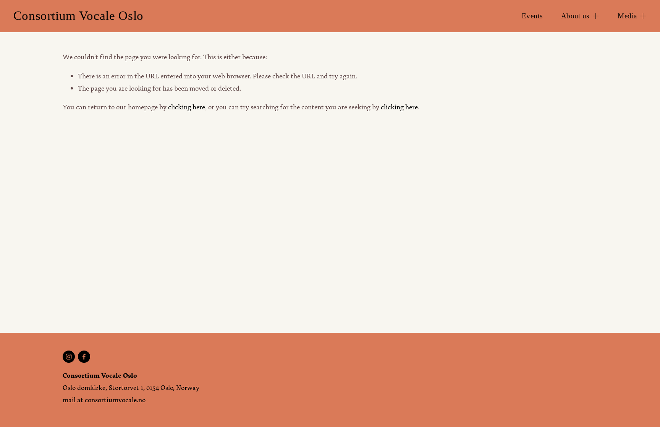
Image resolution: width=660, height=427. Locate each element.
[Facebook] (84, 357)
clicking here (186, 107)
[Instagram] (69, 357)
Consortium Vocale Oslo (78, 16)
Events (532, 16)
